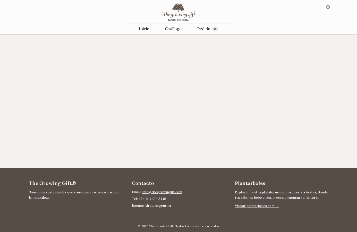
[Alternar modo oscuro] (328, 7)
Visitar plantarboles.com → (257, 206)
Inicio (144, 28)
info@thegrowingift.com (162, 192)
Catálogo (173, 28)
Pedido (206, 28)
